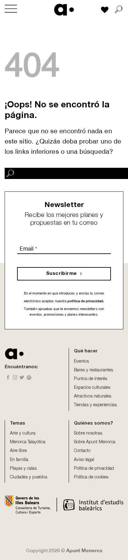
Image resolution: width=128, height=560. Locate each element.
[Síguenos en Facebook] (8, 377)
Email (28, 248)
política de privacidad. (85, 301)
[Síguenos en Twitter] (22, 377)
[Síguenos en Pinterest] (29, 377)
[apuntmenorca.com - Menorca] (64, 9)
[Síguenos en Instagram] (15, 377)
